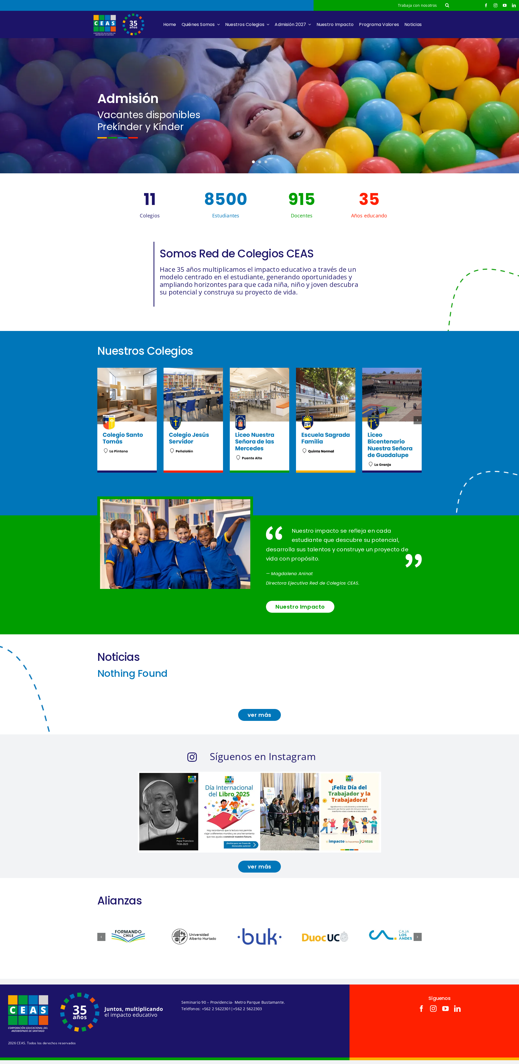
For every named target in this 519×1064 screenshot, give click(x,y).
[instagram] (495, 5)
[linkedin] (514, 5)
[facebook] (486, 5)
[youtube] (505, 5)
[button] (447, 5)
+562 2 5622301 (216, 1008)
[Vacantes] (259, 105)
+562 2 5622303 (247, 1008)
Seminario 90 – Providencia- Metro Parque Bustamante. (233, 1002)
